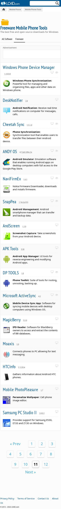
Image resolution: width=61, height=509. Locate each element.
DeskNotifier (15, 100)
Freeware (19, 39)
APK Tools (13, 248)
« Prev (15, 443)
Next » (30, 471)
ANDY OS (17, 151)
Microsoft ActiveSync (22, 295)
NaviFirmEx (15, 179)
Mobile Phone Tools (33, 9)
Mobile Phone (15, 9)
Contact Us (43, 498)
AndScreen (14, 226)
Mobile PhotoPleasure (23, 389)
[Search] (57, 4)
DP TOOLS (13, 273)
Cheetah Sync (17, 124)
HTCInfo (14, 366)
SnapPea (15, 201)
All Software (7, 39)
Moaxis (11, 343)
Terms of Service (26, 498)
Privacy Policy (7, 498)
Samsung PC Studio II (24, 412)
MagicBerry (15, 320)
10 (25, 464)
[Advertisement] (32, 54)
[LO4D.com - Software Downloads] (4, 9)
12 (46, 464)
